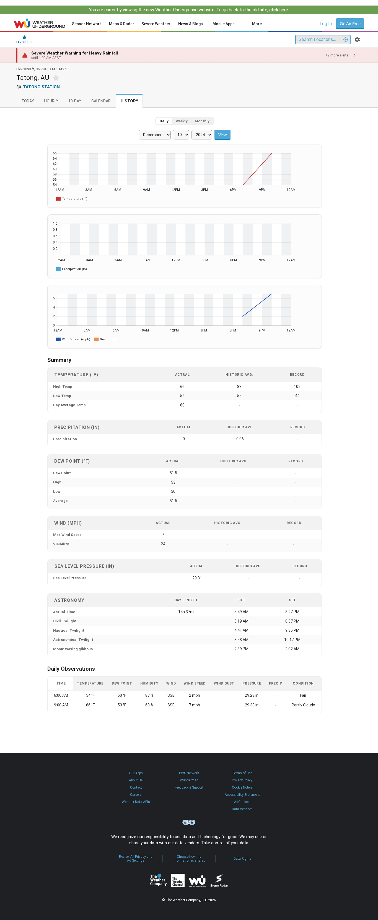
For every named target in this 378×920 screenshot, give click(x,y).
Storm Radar (219, 880)
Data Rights (243, 859)
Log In (326, 23)
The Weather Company (158, 880)
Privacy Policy (242, 780)
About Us (136, 780)
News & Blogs (190, 24)
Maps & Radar (121, 24)
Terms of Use (242, 773)
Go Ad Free (350, 23)
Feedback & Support (189, 787)
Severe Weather (155, 24)
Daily (164, 121)
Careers (136, 795)
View (222, 135)
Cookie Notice (242, 787)
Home (39, 22)
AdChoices (242, 802)
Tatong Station (41, 86)
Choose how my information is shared (189, 858)
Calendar (101, 101)
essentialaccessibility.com (189, 822)
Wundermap (189, 780)
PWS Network (189, 773)
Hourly (51, 101)
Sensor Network (87, 24)
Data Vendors (242, 809)
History (129, 101)
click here (278, 9)
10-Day (74, 101)
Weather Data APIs (136, 802)
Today (27, 101)
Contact (136, 787)
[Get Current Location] (345, 40)
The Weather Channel (178, 880)
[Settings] (357, 39)
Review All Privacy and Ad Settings (135, 858)
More (257, 24)
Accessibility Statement (242, 795)
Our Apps (136, 773)
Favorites (24, 42)
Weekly (182, 121)
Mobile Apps (224, 24)
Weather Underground (197, 880)
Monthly (202, 121)
